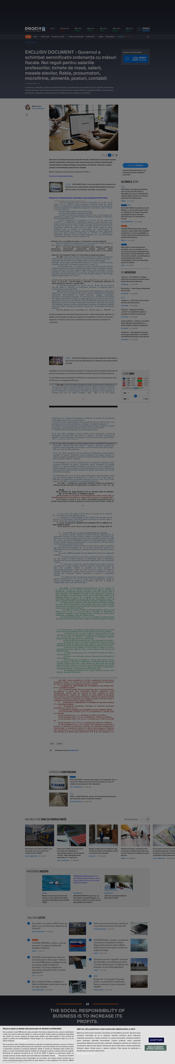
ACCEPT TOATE (156, 1040)
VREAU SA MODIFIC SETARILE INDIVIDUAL (155, 1047)
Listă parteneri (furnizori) (86, 1054)
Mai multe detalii (21, 1041)
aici (56, 1055)
